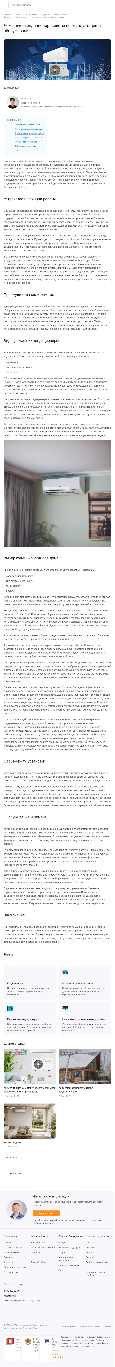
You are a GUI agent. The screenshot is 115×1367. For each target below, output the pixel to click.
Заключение (20, 150)
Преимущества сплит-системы (29, 129)
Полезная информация (43, 1247)
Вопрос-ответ (38, 1242)
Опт (60, 1270)
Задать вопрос (46, 1213)
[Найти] (107, 5)
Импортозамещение (68, 1265)
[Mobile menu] (5, 5)
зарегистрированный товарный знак (21, 1328)
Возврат (90, 1257)
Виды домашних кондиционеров (29, 133)
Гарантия (90, 1252)
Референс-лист (11, 1272)
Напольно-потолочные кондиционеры (84, 1019)
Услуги (61, 1252)
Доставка (90, 1247)
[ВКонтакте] (5, 1310)
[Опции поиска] (94, 5)
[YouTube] (17, 1310)
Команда (8, 1242)
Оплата (90, 1242)
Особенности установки (26, 142)
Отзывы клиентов (13, 1247)
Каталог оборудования (71, 1236)
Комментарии (10, 1157)
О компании (10, 1236)
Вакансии (8, 1257)
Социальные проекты (15, 1267)
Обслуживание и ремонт (26, 146)
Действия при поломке (97, 1262)
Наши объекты (11, 1252)
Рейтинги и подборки (69, 1247)
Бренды (62, 1242)
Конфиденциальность (89, 1326)
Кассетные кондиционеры (22, 1019)
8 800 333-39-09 (11, 1290)
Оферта (107, 1326)
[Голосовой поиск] (100, 5)
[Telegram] (11, 1310)
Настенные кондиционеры (77, 983)
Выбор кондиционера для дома (29, 137)
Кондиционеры (16, 983)
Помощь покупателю (97, 1236)
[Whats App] (23, 1310)
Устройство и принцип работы (28, 125)
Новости (35, 1252)
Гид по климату (39, 1236)
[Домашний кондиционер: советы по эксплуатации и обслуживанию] (57, 59)
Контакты (8, 1262)
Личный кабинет (39, 1262)
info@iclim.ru (10, 1295)
